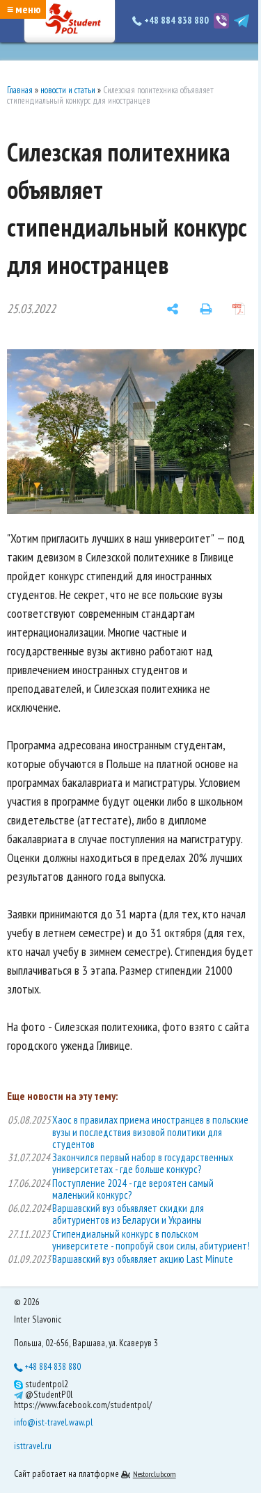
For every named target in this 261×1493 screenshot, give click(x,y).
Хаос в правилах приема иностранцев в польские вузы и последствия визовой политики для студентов (150, 1132)
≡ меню (23, 9)
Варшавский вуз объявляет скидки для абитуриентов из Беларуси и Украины (128, 1214)
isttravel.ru (33, 1445)
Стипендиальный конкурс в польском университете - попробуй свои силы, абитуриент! (151, 1239)
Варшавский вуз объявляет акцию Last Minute (142, 1259)
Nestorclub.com (154, 1474)
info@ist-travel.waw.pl (53, 1422)
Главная (20, 90)
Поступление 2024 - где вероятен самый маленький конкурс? (133, 1188)
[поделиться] (172, 309)
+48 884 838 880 (176, 20)
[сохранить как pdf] (238, 309)
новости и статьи (67, 90)
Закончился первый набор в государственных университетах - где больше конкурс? (142, 1163)
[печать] (206, 309)
